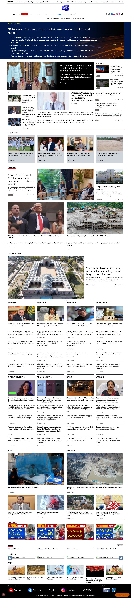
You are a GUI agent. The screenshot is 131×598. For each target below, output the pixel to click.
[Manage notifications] (3, 594)
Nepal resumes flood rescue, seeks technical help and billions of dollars (116, 82)
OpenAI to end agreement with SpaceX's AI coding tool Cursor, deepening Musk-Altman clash (49, 429)
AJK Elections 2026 (53, 18)
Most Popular (13, 133)
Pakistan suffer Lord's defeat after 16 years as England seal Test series (20, 154)
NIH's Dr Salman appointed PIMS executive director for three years (91, 2)
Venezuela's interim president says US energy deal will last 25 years (108, 94)
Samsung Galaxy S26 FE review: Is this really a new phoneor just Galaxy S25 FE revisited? (50, 418)
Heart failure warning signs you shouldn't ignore (48, 513)
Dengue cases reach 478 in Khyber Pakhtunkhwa (24, 487)
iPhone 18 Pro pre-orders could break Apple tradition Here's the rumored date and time (49, 400)
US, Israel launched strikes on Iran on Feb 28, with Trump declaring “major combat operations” (51, 37)
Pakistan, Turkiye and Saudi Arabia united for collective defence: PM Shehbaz (82, 96)
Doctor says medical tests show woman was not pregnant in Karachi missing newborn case (107, 400)
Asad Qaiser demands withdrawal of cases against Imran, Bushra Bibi (21, 354)
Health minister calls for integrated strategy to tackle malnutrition (20, 513)
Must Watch (12, 522)
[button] (121, 533)
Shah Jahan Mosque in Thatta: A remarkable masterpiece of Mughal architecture (103, 271)
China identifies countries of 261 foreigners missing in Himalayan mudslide (106, 105)
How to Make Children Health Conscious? (113, 578)
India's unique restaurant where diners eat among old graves (108, 428)
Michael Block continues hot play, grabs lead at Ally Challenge (79, 325)
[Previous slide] (118, 545)
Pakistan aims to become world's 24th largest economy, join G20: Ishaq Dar (108, 366)
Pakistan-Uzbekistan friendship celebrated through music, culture (21, 428)
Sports (70, 303)
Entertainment (15, 377)
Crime (70, 377)
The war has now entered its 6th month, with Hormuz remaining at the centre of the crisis (49, 56)
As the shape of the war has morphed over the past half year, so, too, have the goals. (36, 243)
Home (18, 14)
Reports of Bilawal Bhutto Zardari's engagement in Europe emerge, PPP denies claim (34, 2)
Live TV (66, 14)
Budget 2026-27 (65, 18)
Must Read (100, 63)
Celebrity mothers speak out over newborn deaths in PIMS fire (20, 439)
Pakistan (32, 14)
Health (10, 450)
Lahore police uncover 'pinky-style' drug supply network (21, 365)
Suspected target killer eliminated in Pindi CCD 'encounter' (79, 439)
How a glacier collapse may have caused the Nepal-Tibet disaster (88, 236)
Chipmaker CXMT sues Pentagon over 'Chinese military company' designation (49, 440)
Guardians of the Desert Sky (35, 578)
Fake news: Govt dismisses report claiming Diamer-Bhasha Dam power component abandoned (94, 488)
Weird (99, 377)
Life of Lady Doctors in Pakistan (54, 578)
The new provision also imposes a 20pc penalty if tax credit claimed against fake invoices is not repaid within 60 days (109, 333)
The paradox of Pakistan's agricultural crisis (16, 578)
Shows (53, 14)
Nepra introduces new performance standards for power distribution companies (108, 187)
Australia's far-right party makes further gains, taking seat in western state (49, 343)
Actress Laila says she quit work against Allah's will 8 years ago (20, 417)
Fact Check (71, 450)
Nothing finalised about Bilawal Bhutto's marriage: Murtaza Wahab (21, 342)
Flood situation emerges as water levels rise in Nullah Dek (108, 154)
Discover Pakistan (14, 253)
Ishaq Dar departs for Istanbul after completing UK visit (21, 325)
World (39, 14)
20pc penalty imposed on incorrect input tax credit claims (109, 325)
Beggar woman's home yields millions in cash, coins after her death (108, 440)
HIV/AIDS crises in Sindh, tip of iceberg (75, 578)
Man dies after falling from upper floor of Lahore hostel (79, 417)
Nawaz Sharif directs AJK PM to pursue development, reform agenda (20, 179)
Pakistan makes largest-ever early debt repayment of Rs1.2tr (109, 342)
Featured (11, 93)
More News (12, 167)
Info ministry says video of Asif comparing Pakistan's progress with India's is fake (108, 513)
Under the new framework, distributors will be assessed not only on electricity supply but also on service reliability (109, 194)
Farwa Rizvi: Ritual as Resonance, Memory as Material (94, 580)
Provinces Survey (122, 595)
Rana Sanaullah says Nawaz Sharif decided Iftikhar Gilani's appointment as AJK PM (28, 111)
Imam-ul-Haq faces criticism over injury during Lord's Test (79, 365)
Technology (43, 377)
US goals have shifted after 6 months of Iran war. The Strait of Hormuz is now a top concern (35, 237)
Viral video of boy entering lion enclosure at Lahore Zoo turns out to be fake (80, 513)
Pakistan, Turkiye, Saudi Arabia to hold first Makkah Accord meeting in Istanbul (76, 68)
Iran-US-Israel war (78, 18)
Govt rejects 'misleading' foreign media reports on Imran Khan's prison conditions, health (29, 122)
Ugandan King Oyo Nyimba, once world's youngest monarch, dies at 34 (109, 418)
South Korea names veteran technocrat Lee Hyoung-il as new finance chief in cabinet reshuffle (49, 355)
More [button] (59, 14)
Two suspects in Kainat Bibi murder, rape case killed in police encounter (80, 399)
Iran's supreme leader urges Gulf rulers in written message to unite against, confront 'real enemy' (116, 70)
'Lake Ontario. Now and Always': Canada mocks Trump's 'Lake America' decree (109, 115)
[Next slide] (121, 545)
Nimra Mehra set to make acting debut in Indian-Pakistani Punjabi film (21, 400)
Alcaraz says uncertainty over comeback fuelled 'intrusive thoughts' (78, 355)
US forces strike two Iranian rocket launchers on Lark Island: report (49, 31)
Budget (24, 14)
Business (46, 14)
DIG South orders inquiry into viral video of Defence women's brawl (80, 428)
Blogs (10, 562)
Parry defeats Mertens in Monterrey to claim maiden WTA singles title (79, 343)
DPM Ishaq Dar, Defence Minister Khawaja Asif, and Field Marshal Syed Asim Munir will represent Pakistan (76, 77)
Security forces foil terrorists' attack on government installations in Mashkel (28, 99)
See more (118, 285)
